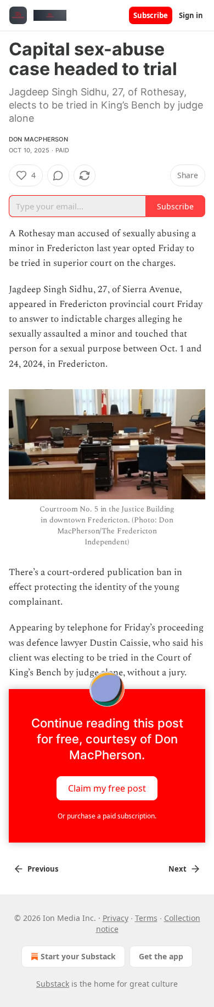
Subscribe (150, 15)
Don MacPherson (38, 139)
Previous (42, 869)
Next (177, 869)
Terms (146, 918)
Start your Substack (78, 956)
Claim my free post (107, 788)
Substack (52, 983)
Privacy (115, 918)
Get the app (161, 956)
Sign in (191, 15)
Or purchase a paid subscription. (107, 816)
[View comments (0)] (58, 175)
